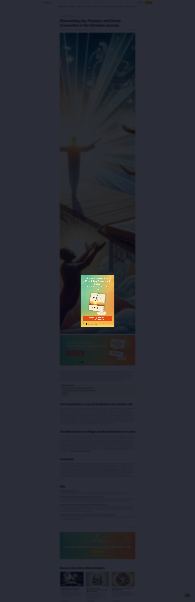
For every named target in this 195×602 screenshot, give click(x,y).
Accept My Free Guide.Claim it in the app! (97, 318)
